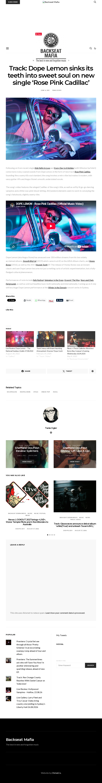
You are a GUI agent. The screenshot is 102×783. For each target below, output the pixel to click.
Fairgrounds (11, 284)
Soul (56, 392)
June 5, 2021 (21, 455)
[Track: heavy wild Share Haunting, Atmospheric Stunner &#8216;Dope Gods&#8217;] (51, 339)
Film (21, 445)
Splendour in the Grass (53, 280)
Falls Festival (38, 280)
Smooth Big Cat (29, 261)
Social (59, 644)
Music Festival (40, 513)
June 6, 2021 (45, 90)
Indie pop (46, 392)
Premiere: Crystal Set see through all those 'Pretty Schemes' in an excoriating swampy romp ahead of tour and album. (31, 647)
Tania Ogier (56, 90)
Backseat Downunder (17, 513)
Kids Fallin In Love (42, 168)
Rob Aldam (32, 455)
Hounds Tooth (41, 264)
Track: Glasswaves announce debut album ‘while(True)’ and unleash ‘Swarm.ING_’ (75, 524)
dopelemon (25, 392)
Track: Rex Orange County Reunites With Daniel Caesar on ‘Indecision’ (30, 680)
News (28, 515)
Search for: (61, 661)
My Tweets (61, 635)
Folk (36, 392)
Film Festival (30, 445)
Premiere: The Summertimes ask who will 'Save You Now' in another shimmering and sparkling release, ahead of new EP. (30, 665)
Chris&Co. (56, 773)
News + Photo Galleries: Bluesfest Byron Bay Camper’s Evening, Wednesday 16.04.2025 (80, 351)
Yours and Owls (87, 280)
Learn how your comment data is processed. (65, 613)
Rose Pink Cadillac (82, 171)
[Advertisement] (51, 24)
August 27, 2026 (33, 529)
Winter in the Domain (57, 287)
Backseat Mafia (20, 739)
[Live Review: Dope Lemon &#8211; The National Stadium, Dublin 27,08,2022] (20, 339)
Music (30, 513)
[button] (95, 48)
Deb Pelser (19, 529)
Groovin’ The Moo (72, 280)
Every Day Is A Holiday (64, 168)
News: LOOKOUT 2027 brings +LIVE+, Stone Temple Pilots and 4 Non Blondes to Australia (27, 522)
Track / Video (75, 519)
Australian (12, 392)
